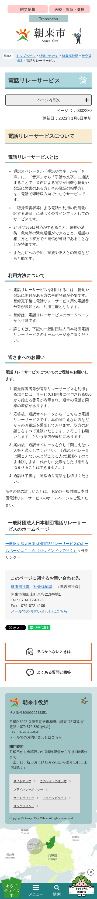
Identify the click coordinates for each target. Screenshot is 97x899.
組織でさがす (48, 56)
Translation (48, 19)
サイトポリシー (23, 797)
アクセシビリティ (55, 797)
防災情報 (27, 9)
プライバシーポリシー (28, 789)
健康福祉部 (70, 56)
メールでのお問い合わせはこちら (39, 611)
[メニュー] (36, 890)
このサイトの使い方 (53, 781)
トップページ (26, 56)
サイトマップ (22, 781)
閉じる (90, 872)
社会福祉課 (42, 586)
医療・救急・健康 (69, 9)
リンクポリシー (23, 806)
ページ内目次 (48, 100)
